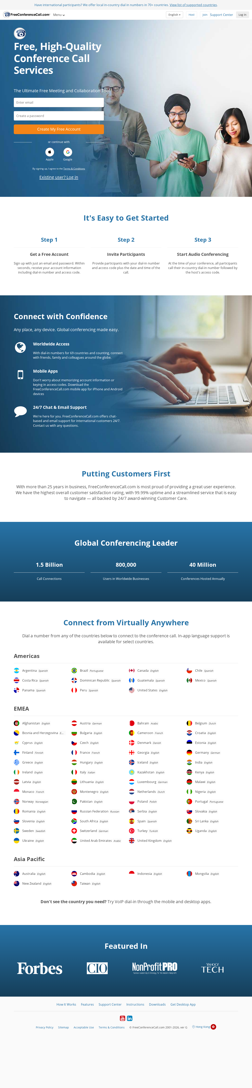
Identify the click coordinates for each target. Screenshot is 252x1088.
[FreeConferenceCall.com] (26, 15)
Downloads (157, 1004)
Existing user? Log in (58, 177)
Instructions (135, 1004)
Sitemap (63, 1027)
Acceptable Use (84, 1027)
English (174, 15)
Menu (57, 15)
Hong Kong (203, 1027)
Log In (242, 15)
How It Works (66, 1004)
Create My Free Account (59, 129)
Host (192, 15)
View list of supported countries (193, 5)
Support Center (221, 15)
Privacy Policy (44, 1027)
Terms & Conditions (74, 168)
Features (87, 1004)
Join (205, 15)
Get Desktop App (183, 1004)
